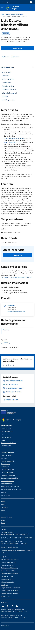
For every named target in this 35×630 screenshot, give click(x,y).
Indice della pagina (7, 67)
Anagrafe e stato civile (7, 461)
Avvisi (3, 510)
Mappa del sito (5, 596)
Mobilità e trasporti (6, 484)
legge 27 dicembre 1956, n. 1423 (14, 138)
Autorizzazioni (5, 467)
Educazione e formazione (8, 475)
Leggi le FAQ (5, 557)
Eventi (3, 523)
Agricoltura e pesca (6, 455)
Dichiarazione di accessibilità (9, 590)
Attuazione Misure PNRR (8, 571)
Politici (3, 440)
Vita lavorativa (5, 495)
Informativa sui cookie (7, 582)
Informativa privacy (7, 579)
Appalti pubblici (5, 464)
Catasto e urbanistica (7, 469)
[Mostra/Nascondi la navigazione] (2, 7)
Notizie (3, 505)
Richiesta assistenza (7, 565)
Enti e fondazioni (6, 437)
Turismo (3, 492)
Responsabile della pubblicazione (11, 588)
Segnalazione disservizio (8, 562)
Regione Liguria (6, 2)
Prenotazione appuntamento (9, 559)
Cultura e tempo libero (7, 472)
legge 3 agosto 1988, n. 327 (12, 142)
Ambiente (4, 458)
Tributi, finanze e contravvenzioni (11, 489)
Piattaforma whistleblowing (9, 568)
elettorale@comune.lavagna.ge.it (16, 311)
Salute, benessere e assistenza (10, 486)
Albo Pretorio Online (7, 576)
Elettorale (11, 305)
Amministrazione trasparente (9, 574)
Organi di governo (6, 429)
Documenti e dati (6, 446)
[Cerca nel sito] (30, 7)
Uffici (2, 434)
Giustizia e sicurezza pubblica (9, 478)
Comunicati (4, 507)
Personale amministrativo (8, 443)
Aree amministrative (7, 431)
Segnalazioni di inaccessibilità (9, 593)
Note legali (4, 585)
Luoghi (3, 520)
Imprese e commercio (7, 481)
